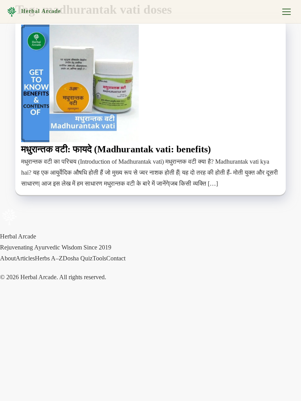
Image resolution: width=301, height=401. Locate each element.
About (8, 258)
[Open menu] (286, 12)
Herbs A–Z (49, 258)
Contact (115, 258)
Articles (25, 258)
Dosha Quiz (77, 258)
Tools (99, 258)
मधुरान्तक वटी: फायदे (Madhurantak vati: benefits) (116, 149)
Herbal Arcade (41, 11)
